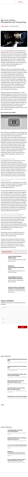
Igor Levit (3, 50)
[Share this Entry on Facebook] (12, 474)
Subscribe (20, 1)
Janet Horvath (5, 26)
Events (2, 18)
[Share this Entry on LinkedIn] (20, 474)
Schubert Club (11, 52)
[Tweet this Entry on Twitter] (16, 474)
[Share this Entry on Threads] (24, 474)
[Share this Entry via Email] (3, 474)
